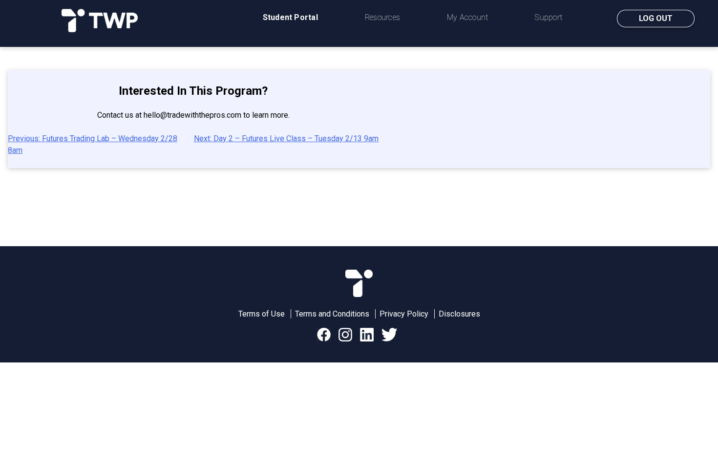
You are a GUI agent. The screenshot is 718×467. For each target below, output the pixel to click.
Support (548, 17)
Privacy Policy (404, 313)
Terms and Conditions (332, 313)
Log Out (656, 18)
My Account (467, 17)
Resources (382, 17)
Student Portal (290, 17)
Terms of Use (261, 313)
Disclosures (459, 313)
